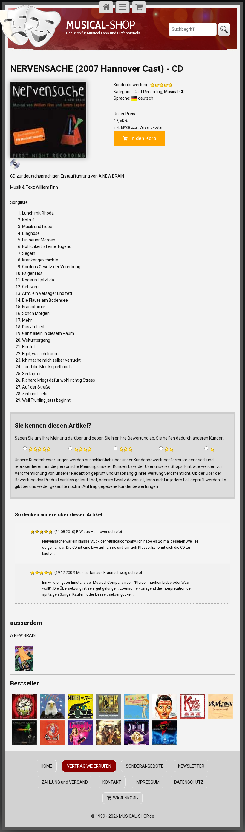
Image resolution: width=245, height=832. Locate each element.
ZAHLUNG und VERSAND (65, 782)
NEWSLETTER (191, 766)
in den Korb (142, 138)
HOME (46, 766)
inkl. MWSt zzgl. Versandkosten (138, 127)
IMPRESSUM (148, 782)
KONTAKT (111, 782)
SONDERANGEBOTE (144, 766)
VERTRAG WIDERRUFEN (89, 766)
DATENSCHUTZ (188, 782)
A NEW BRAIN (23, 635)
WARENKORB (124, 798)
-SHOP (100, 24)
